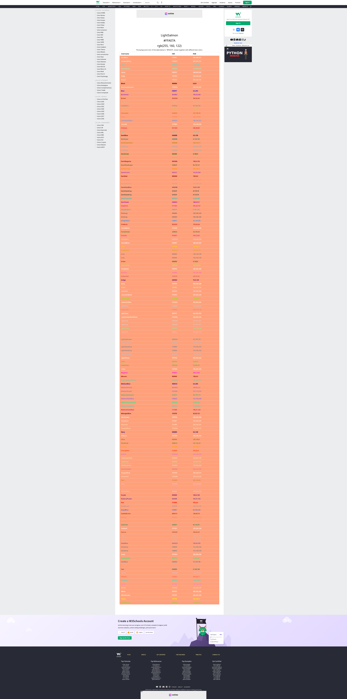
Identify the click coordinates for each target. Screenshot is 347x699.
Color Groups (101, 20)
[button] (157, 2)
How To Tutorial (125, 668)
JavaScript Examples (186, 667)
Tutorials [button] (106, 2)
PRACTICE (199, 654)
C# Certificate (217, 678)
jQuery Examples (186, 679)
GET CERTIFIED (161, 654)
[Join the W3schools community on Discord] (237, 40)
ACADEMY (187, 687)
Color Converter (102, 30)
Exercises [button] (126, 2)
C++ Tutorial (125, 678)
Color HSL (100, 37)
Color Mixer (100, 27)
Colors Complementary (104, 88)
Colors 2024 (100, 104)
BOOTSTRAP (177, 6)
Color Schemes (101, 59)
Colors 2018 (100, 114)
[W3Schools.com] (119, 656)
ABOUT (180, 687)
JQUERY (201, 6)
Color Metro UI (101, 69)
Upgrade (214, 2)
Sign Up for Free (125, 638)
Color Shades (101, 23)
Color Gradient (101, 47)
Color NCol (100, 44)
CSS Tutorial (126, 665)
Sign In (238, 23)
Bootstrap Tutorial (126, 674)
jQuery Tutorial (125, 679)
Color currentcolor (102, 54)
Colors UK (100, 128)
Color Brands (101, 64)
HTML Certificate (217, 664)
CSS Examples (186, 665)
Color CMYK (100, 42)
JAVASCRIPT (112, 6)
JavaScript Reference (156, 667)
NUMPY (229, 6)
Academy (222, 2)
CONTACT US (216, 654)
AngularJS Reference (156, 678)
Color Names (101, 15)
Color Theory (101, 49)
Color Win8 (100, 71)
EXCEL (208, 6)
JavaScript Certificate (217, 667)
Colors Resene (101, 145)
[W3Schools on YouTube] (231, 40)
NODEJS (245, 6)
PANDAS (237, 6)
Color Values (101, 18)
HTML (98, 6)
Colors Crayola (101, 142)
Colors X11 (100, 140)
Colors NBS (100, 135)
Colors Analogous (102, 85)
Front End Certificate (217, 668)
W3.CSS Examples (187, 672)
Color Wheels (101, 52)
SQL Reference (156, 668)
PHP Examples (186, 675)
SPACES (143, 654)
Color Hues (100, 57)
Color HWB (100, 40)
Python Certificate (217, 671)
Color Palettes (101, 62)
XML (214, 6)
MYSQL (193, 6)
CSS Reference (156, 665)
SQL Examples (186, 670)
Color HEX (100, 35)
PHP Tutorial (126, 675)
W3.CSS (146, 6)
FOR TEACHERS (180, 654)
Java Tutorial (126, 676)
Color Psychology (102, 76)
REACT (186, 6)
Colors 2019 (100, 111)
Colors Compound (102, 93)
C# (161, 6)
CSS (103, 6)
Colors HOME (101, 13)
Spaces (230, 2)
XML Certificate (216, 679)
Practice (237, 2)
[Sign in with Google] (233, 29)
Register (241, 33)
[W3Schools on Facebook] (240, 40)
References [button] (116, 2)
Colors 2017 (100, 116)
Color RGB (100, 32)
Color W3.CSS (101, 66)
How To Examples (187, 668)
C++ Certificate (216, 676)
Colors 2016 (100, 119)
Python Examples (187, 671)
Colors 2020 (100, 109)
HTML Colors (156, 675)
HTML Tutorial (126, 664)
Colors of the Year (102, 99)
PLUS (128, 654)
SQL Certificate (216, 670)
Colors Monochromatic (104, 83)
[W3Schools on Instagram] (243, 40)
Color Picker (100, 25)
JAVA (133, 6)
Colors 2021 (100, 106)
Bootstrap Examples (186, 674)
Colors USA (100, 125)
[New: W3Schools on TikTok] (245, 40)
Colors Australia (102, 130)
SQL (120, 6)
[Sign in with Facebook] (238, 29)
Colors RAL (100, 132)
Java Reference (156, 676)
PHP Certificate (216, 672)
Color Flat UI (101, 74)
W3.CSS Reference (156, 671)
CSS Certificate (216, 665)
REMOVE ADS (238, 43)
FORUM (174, 687)
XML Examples (186, 678)
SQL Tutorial (126, 670)
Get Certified (205, 2)
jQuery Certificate (217, 674)
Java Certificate (216, 675)
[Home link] (97, 2)
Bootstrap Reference (156, 672)
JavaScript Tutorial (125, 667)
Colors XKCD (101, 147)
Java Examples (186, 676)
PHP (139, 6)
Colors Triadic (101, 90)
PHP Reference (156, 674)
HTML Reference (156, 664)
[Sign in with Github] (242, 29)
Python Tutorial (125, 671)
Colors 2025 (100, 101)
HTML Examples (186, 664)
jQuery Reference (156, 679)
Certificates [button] (137, 2)
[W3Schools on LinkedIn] (234, 40)
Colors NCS (100, 137)
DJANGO (221, 6)
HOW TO (167, 6)
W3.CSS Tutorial (125, 672)
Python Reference (156, 670)
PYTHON (126, 6)
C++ (156, 6)
